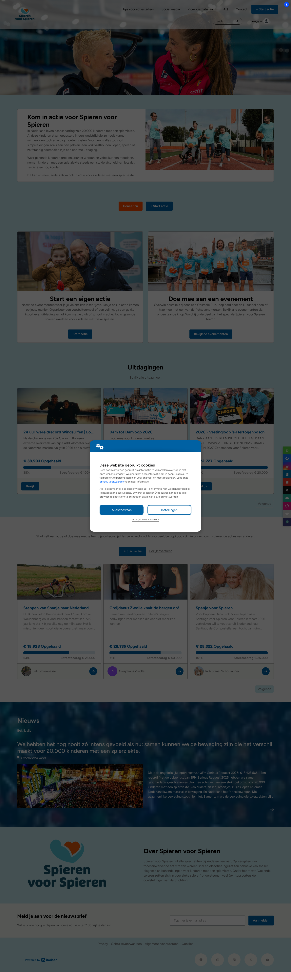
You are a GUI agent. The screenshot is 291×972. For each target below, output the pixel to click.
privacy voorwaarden (112, 481)
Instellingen (169, 510)
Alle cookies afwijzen (145, 519)
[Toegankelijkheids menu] (286, 4)
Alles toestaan (122, 510)
